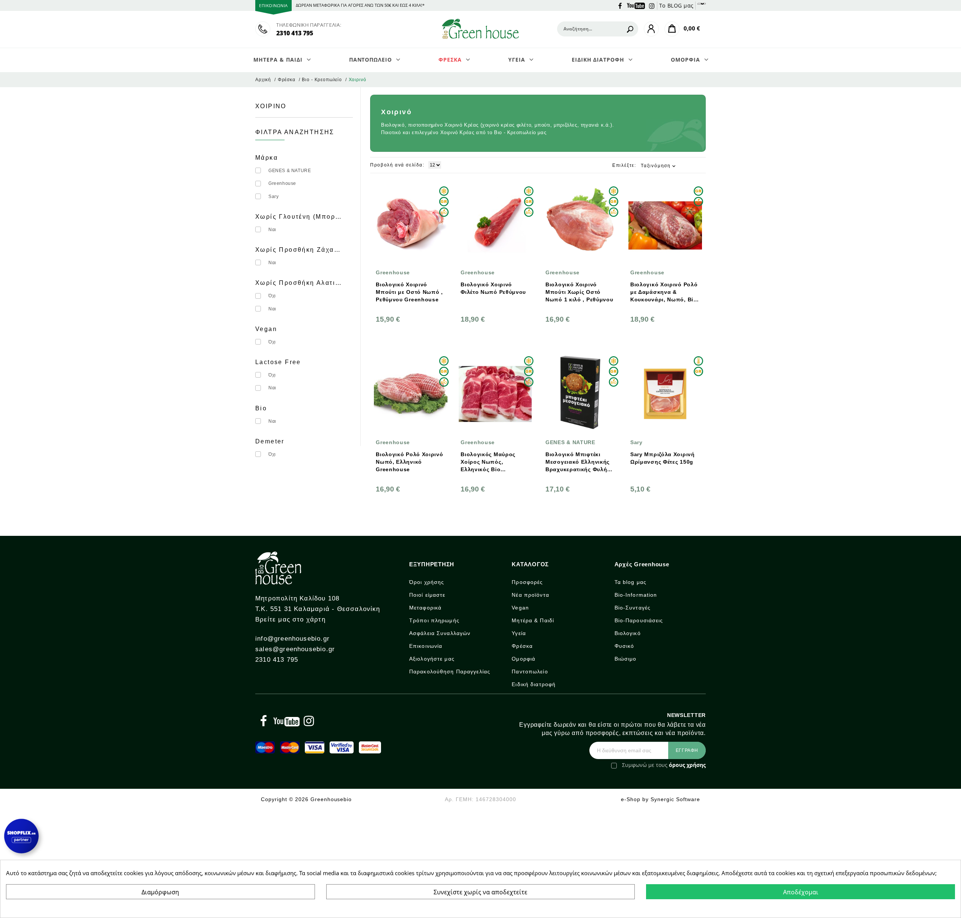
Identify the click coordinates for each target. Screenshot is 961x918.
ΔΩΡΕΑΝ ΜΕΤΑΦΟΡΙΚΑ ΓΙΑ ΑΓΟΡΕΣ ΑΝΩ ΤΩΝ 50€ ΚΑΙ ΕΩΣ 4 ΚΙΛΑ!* (360, 5)
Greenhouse (282, 183)
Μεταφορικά (425, 608)
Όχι (272, 295)
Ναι (272, 229)
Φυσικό (624, 646)
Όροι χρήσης (426, 582)
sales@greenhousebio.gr (295, 649)
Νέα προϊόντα (530, 595)
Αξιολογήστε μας (432, 659)
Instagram (652, 5)
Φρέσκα (522, 646)
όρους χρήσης (687, 764)
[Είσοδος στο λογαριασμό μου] (651, 28)
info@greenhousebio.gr (292, 638)
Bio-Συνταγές (633, 608)
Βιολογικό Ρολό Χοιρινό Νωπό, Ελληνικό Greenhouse (409, 461)
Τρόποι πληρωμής (434, 620)
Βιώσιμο (626, 659)
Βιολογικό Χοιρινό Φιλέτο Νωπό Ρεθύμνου (493, 288)
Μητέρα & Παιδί (533, 620)
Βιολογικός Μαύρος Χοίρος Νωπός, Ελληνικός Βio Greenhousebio (488, 462)
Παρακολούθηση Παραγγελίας (449, 671)
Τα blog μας (630, 582)
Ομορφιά (523, 659)
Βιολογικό (628, 633)
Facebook (620, 5)
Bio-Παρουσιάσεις (639, 620)
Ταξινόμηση (659, 166)
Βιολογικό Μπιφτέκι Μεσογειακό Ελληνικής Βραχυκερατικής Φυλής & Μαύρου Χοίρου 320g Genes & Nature (577, 462)
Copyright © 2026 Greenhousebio (306, 799)
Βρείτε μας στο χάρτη (290, 619)
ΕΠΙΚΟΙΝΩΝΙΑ (273, 5)
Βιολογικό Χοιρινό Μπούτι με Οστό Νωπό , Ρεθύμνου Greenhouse (409, 291)
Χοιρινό (270, 106)
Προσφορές (527, 582)
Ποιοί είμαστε (427, 595)
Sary (273, 196)
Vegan (520, 608)
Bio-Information (636, 595)
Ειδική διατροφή (534, 684)
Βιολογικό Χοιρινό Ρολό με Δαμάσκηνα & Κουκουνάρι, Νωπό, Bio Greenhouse (663, 292)
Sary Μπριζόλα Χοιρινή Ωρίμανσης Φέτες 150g (662, 458)
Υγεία (519, 633)
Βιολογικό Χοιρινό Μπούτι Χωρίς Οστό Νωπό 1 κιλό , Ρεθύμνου (579, 291)
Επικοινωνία (425, 646)
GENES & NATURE (289, 170)
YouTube (636, 5)
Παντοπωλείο (530, 671)
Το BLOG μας (676, 5)
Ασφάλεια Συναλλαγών (439, 633)
